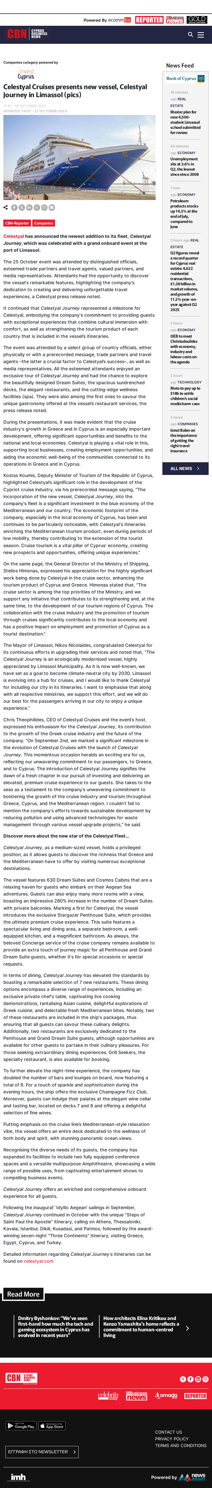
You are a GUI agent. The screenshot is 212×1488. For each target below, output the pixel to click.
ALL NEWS (181, 468)
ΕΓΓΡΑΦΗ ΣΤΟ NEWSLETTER (38, 1451)
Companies (43, 222)
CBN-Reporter (17, 222)
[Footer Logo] (21, 1378)
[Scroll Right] (187, 1328)
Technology (190, 382)
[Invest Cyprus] (25, 74)
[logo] (28, 34)
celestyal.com (39, 1261)
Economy (186, 153)
